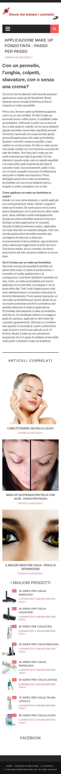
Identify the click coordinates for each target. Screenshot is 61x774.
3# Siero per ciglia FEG (35, 626)
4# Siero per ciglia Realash (39, 644)
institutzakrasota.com (26, 769)
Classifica (47, 766)
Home (9, 766)
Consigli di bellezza (18, 57)
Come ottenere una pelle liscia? (30, 428)
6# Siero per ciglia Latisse (38, 679)
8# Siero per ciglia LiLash (37, 715)
